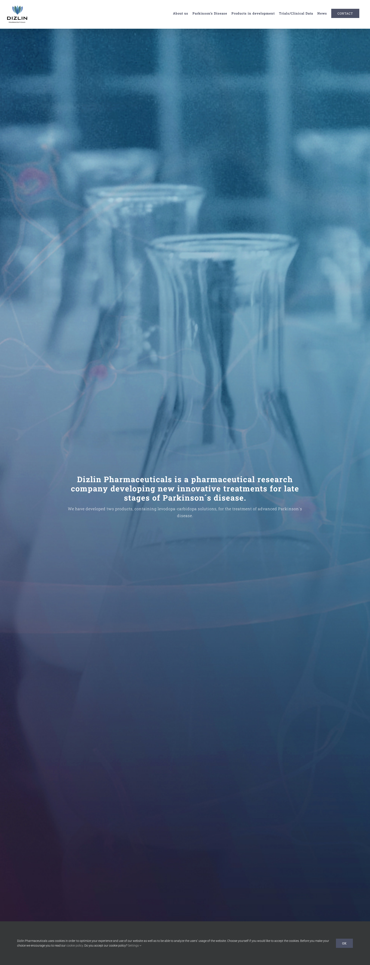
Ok (344, 943)
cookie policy (74, 945)
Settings (133, 945)
